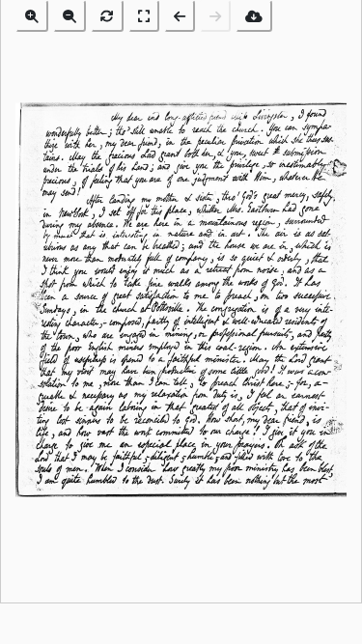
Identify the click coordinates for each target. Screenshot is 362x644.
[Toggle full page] (143, 16)
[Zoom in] (31, 16)
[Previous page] (179, 16)
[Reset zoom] (107, 16)
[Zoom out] (69, 16)
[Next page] (215, 16)
